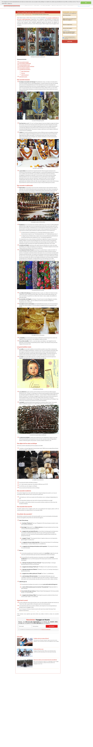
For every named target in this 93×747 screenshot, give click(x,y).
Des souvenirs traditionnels (25, 63)
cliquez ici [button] (9, 3)
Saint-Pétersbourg (25, 71)
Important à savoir (23, 76)
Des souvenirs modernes (24, 67)
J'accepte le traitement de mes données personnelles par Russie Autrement (70, 37)
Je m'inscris (51, 626)
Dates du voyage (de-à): (67, 24)
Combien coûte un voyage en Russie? (41, 638)
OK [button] (86, 2)
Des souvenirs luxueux (24, 62)
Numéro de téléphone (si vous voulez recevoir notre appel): (69, 32)
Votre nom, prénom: (67, 15)
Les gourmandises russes (24, 64)
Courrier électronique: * (67, 28)
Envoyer (69, 41)
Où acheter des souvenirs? (24, 69)
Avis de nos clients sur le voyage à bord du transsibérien (45, 659)
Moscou (23, 73)
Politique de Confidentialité (45, 629)
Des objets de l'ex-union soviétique (26, 66)
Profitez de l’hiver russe (38, 649)
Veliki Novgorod (24, 74)
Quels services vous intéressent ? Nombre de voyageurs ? (69, 19)
